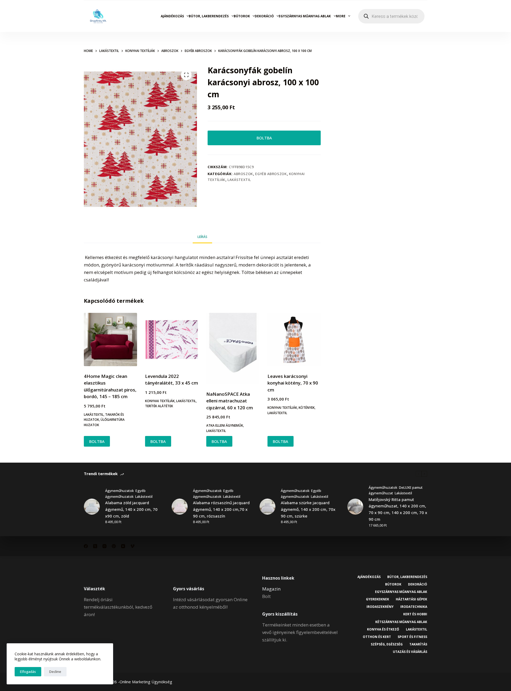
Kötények (307, 407)
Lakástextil (239, 179)
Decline (55, 671)
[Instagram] (104, 546)
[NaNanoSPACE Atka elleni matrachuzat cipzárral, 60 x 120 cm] (232, 348)
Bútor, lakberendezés (209, 16)
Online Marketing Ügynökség (145, 681)
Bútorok (242, 16)
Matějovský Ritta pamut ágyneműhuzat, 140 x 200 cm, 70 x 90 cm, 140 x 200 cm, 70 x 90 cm (398, 509)
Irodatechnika (413, 607)
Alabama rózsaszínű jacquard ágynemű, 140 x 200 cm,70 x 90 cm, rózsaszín (221, 509)
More (340, 16)
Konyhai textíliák (160, 401)
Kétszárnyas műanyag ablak (401, 622)
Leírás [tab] (202, 237)
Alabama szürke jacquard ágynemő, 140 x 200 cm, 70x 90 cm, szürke (308, 509)
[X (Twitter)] (95, 546)
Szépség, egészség (387, 644)
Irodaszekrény (380, 607)
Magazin (271, 589)
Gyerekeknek (377, 599)
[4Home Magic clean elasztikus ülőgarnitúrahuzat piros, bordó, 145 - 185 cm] (110, 339)
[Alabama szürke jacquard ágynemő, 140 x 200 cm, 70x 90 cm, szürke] (267, 507)
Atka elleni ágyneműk (224, 425)
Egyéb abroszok (271, 173)
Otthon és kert (377, 637)
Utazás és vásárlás (410, 652)
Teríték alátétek (159, 406)
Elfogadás (28, 671)
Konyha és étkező (383, 629)
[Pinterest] (114, 546)
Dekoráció (264, 16)
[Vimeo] (132, 546)
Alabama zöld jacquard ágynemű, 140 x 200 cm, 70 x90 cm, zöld (131, 509)
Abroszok (243, 173)
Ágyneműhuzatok (119, 490)
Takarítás (418, 644)
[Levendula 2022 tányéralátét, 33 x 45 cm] (171, 339)
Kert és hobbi (415, 614)
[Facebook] (86, 546)
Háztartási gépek (411, 599)
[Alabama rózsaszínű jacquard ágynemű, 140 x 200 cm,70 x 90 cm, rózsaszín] (180, 507)
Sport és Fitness (412, 637)
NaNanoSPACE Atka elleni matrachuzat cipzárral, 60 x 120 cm (229, 401)
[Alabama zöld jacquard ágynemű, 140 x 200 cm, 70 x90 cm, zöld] (92, 507)
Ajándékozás (172, 16)
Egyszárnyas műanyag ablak (305, 16)
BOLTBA (264, 137)
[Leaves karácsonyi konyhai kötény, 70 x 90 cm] (294, 339)
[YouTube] (123, 546)
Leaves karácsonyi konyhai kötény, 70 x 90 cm (292, 383)
